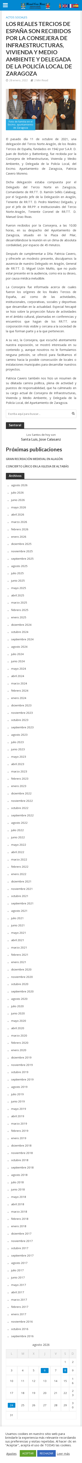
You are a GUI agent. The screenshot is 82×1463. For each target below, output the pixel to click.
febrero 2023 (19, 778)
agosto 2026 (19, 485)
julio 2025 (17, 573)
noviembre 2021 (22, 889)
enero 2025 (18, 617)
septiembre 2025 (22, 558)
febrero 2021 (19, 955)
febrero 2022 (19, 867)
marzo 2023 (19, 771)
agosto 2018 (19, 1175)
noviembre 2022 (22, 801)
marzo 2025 (19, 602)
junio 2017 (18, 1277)
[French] (70, 5)
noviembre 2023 (22, 713)
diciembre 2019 (21, 1057)
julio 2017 (17, 1270)
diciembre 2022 (21, 793)
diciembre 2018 (21, 1145)
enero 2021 (18, 962)
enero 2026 (18, 537)
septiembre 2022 (22, 815)
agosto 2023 (19, 735)
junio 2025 (18, 580)
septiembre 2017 (22, 1255)
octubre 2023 (19, 720)
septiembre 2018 (22, 1167)
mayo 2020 (18, 1021)
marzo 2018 (19, 1211)
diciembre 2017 (21, 1233)
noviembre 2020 (22, 977)
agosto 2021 (19, 911)
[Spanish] (76, 5)
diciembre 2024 (21, 625)
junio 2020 (18, 1013)
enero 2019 (18, 1138)
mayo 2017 (18, 1285)
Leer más (63, 1453)
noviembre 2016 (22, 1321)
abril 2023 (17, 764)
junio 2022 (18, 837)
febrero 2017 (19, 1307)
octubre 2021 (19, 896)
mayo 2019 (18, 1109)
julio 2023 (17, 742)
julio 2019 (17, 1094)
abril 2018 (17, 1204)
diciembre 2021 (21, 881)
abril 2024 (17, 676)
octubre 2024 (19, 632)
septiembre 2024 (22, 639)
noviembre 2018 (22, 1153)
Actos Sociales (16, 17)
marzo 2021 (19, 947)
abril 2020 (17, 1028)
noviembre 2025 (22, 551)
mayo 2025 (18, 588)
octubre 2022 (19, 808)
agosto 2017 (19, 1263)
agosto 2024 (19, 647)
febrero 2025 (19, 610)
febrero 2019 (19, 1131)
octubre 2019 (19, 1072)
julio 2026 (17, 492)
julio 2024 (17, 654)
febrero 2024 (19, 690)
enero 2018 (18, 1226)
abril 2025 (17, 595)
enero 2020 (18, 1050)
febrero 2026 (19, 529)
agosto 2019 (19, 1087)
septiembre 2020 (22, 991)
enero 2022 (18, 874)
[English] (65, 5)
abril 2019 (17, 1116)
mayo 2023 (18, 757)
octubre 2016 (19, 1329)
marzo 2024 (19, 683)
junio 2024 (18, 661)
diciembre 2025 (21, 544)
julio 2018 (17, 1182)
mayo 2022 (18, 845)
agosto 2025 (19, 566)
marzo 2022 (19, 859)
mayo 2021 (18, 933)
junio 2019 (18, 1101)
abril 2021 (17, 940)
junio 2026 (18, 500)
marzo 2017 (19, 1300)
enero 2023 (18, 786)
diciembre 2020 (21, 969)
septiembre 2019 (22, 1079)
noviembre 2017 (22, 1241)
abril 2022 (17, 852)
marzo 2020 (19, 1035)
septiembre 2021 (22, 903)
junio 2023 (18, 749)
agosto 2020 (19, 999)
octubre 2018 (19, 1160)
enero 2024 (18, 698)
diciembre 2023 (21, 705)
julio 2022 (17, 830)
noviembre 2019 (22, 1065)
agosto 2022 (19, 823)
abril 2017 (17, 1292)
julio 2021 (17, 918)
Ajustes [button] (11, 1453)
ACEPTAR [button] (28, 1453)
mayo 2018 (18, 1197)
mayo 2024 (18, 668)
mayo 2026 (18, 507)
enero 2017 (18, 1314)
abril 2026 (17, 514)
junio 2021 (18, 925)
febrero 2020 (19, 1043)
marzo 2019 (19, 1123)
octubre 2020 (19, 984)
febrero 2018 (19, 1219)
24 (11, 1405)
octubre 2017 (19, 1248)
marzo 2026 (19, 522)
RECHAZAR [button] (46, 1453)
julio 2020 (17, 1006)
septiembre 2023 (22, 727)
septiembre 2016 (22, 1336)
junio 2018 (18, 1189)
